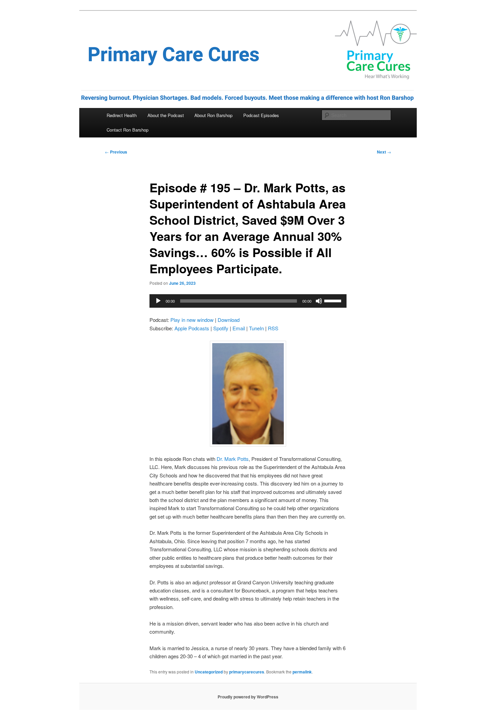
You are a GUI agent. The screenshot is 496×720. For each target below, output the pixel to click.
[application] (248, 301)
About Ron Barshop (213, 115)
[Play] (158, 301)
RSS (273, 328)
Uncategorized (209, 672)
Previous (116, 152)
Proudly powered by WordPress (248, 697)
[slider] (333, 300)
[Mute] (318, 301)
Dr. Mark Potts (232, 458)
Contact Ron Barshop (127, 130)
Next (384, 152)
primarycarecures (246, 672)
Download (229, 319)
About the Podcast (165, 115)
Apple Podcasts (191, 328)
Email (238, 328)
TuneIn (256, 328)
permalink (302, 672)
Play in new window (192, 319)
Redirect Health (122, 115)
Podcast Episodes (261, 115)
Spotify (220, 328)
